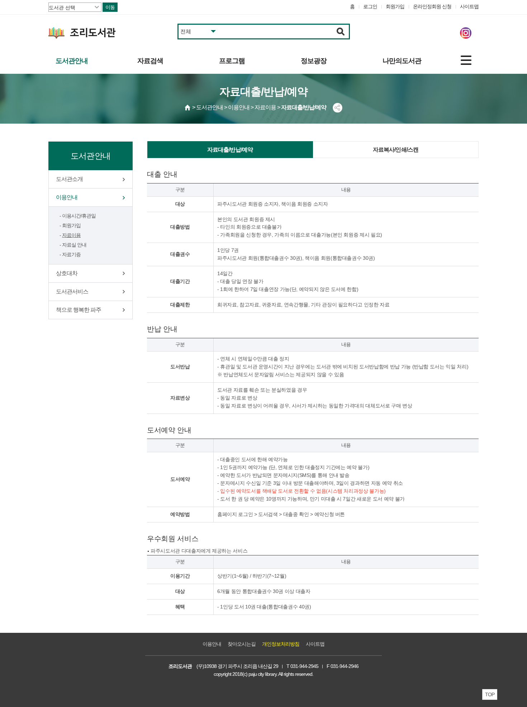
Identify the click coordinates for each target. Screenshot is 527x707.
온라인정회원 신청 (432, 6)
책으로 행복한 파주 (78, 310)
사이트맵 (469, 6)
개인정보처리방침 (280, 644)
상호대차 (66, 273)
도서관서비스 (72, 291)
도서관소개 (69, 179)
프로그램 (232, 61)
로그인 (370, 6)
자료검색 (150, 61)
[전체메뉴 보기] (466, 60)
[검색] (341, 31)
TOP (489, 694)
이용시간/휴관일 (79, 216)
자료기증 (71, 254)
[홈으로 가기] (188, 107)
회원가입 (395, 6)
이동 (110, 7)
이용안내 (66, 197)
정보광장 (314, 61)
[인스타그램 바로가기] (465, 33)
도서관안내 (72, 61)
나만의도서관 (402, 61)
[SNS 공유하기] (337, 108)
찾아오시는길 (242, 644)
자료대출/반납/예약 (230, 150)
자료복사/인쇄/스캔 (396, 150)
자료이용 (71, 235)
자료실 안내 (74, 245)
